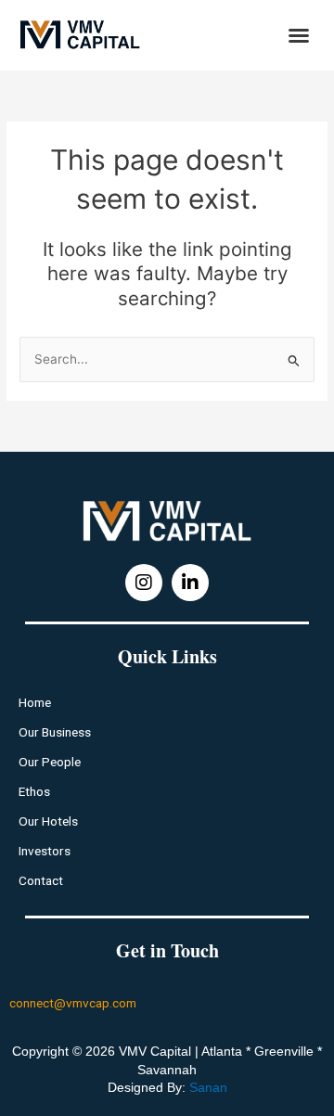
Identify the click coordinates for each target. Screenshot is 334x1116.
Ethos (34, 791)
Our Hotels (48, 821)
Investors (45, 850)
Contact (41, 880)
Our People (50, 761)
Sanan (208, 1087)
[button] (298, 35)
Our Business (55, 732)
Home (35, 702)
